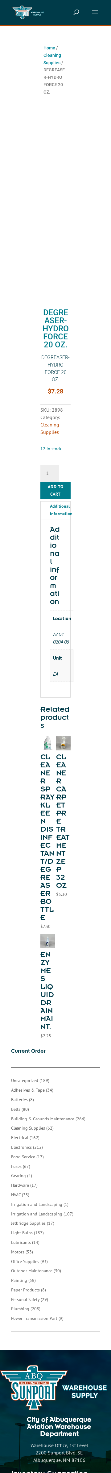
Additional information (61, 509)
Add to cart (56, 490)
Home (49, 47)
